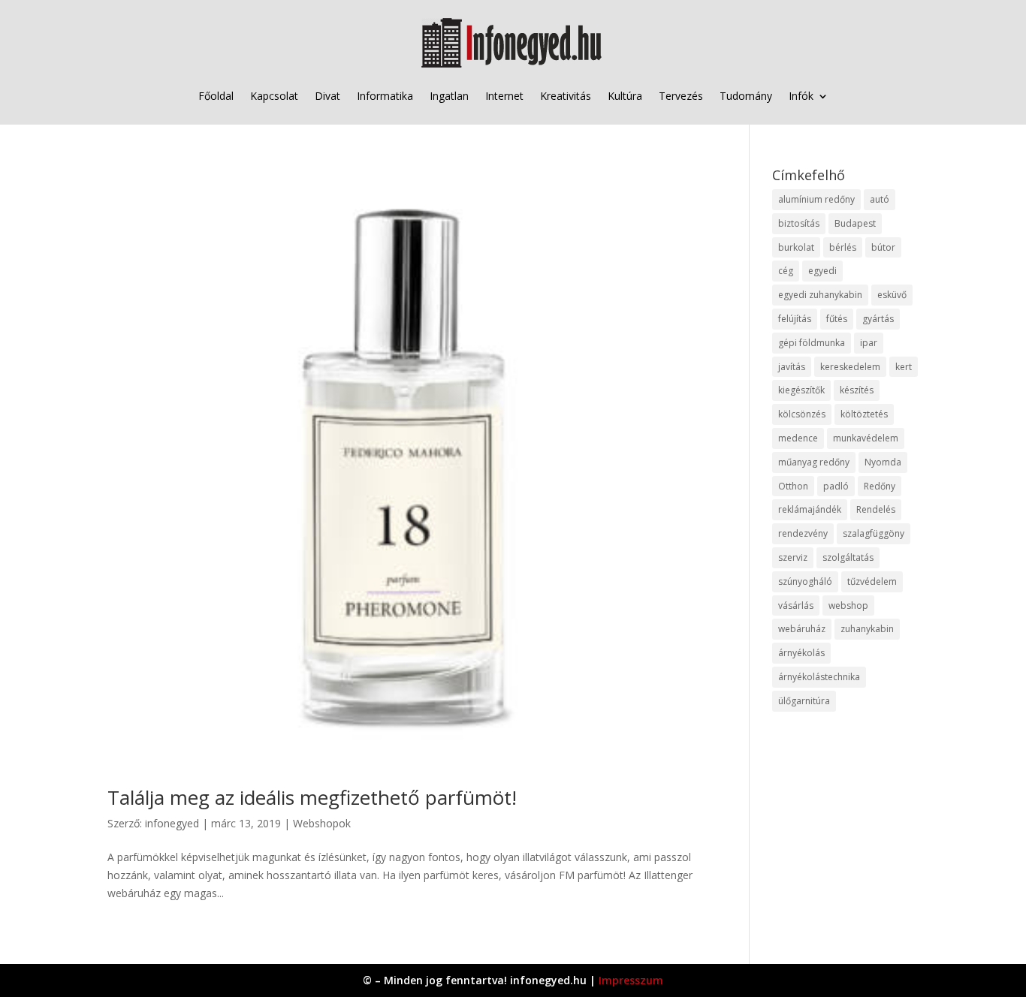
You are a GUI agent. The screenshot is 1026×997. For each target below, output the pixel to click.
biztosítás (798, 223)
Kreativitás (565, 96)
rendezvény (803, 533)
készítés (857, 390)
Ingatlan (449, 96)
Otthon (793, 486)
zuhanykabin (867, 628)
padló (836, 486)
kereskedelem (850, 366)
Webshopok (322, 823)
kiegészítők (801, 390)
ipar (868, 342)
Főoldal (216, 96)
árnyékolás (801, 652)
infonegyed (172, 823)
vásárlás (795, 605)
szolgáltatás (848, 557)
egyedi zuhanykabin (820, 294)
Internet (504, 96)
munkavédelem (865, 438)
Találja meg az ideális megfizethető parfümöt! (312, 797)
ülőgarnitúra (804, 700)
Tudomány (746, 96)
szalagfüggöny (873, 533)
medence (798, 438)
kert (903, 366)
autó (879, 199)
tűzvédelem (872, 581)
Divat (327, 96)
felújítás (794, 318)
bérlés (842, 247)
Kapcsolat (274, 96)
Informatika (385, 96)
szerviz (792, 557)
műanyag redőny (813, 462)
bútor (883, 247)
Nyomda (883, 462)
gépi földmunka (811, 342)
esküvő (892, 294)
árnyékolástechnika (819, 676)
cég (785, 270)
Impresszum (631, 980)
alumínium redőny (816, 199)
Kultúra (625, 96)
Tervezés (681, 96)
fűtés (836, 318)
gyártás (878, 318)
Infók (801, 96)
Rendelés (875, 509)
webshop (848, 605)
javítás (791, 366)
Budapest (855, 223)
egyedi (822, 270)
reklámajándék (809, 509)
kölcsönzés (801, 414)
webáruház (801, 628)
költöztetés (864, 414)
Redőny (879, 486)
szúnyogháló (805, 581)
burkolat (796, 247)
